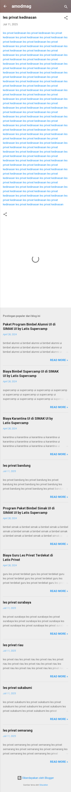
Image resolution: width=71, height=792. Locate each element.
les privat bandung (17, 465)
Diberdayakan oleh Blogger (38, 778)
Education (44, 785)
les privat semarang (18, 730)
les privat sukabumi (17, 688)
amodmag (21, 6)
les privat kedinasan (14, 33)
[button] (66, 18)
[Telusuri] (66, 7)
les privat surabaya (17, 602)
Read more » (59, 360)
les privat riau (13, 645)
